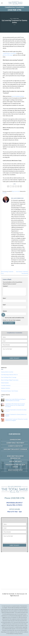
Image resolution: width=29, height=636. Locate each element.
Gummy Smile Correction (7, 372)
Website (5, 311)
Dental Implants (5, 382)
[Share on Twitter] (13, 186)
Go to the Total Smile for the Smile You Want (15, 409)
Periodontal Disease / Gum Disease (9, 391)
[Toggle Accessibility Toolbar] (3, 315)
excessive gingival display (18, 96)
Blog (11, 18)
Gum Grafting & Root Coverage (8, 377)
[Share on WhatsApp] (8, 186)
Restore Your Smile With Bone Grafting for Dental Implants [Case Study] (15, 400)
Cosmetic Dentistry (5, 385)
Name (4, 298)
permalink (4, 192)
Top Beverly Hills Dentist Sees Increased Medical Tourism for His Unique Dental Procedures (15, 405)
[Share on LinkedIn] (21, 186)
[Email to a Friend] (16, 186)
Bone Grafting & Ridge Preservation (9, 380)
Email (4, 304)
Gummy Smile (16, 18)
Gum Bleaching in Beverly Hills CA (9, 374)
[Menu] (2, 3)
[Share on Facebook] (11, 186)
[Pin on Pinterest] (18, 186)
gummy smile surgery (8, 55)
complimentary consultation (9, 53)
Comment (5, 286)
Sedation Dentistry (5, 388)
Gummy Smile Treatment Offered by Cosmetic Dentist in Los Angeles (16, 419)
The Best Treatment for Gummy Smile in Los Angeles (15, 415)
